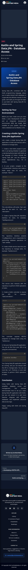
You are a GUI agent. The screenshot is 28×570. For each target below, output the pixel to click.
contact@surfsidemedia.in (15, 555)
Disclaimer (14, 540)
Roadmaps (14, 524)
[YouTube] (10, 508)
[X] (18, 508)
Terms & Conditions (14, 538)
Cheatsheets (14, 521)
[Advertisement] (14, 24)
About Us (14, 532)
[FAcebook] (14, 508)
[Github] (6, 508)
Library (14, 516)
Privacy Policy (14, 535)
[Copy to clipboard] (24, 176)
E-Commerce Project (14, 519)
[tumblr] (22, 508)
